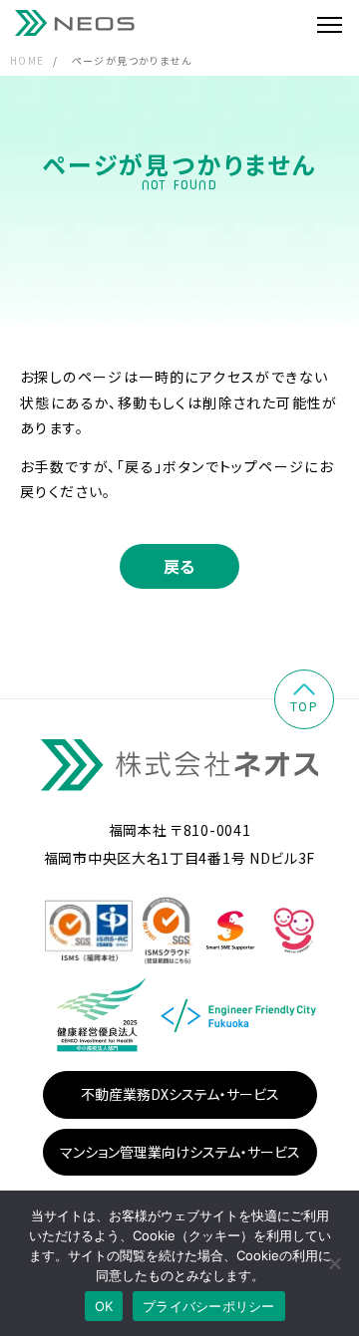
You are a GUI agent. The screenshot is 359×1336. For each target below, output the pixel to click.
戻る (180, 566)
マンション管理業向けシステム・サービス (180, 1152)
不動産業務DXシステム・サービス (180, 1094)
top (304, 705)
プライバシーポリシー (209, 1306)
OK (104, 1306)
